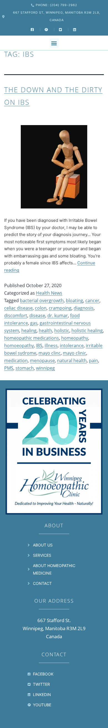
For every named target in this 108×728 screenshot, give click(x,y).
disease (37, 315)
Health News (49, 293)
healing (29, 330)
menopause (42, 360)
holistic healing (87, 330)
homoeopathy (19, 345)
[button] (54, 43)
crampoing (60, 308)
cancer (92, 300)
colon (41, 308)
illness (51, 345)
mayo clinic (74, 353)
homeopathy (74, 338)
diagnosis (84, 308)
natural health (72, 360)
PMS (8, 368)
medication (16, 360)
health (45, 330)
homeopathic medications (31, 338)
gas (33, 323)
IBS (39, 345)
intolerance (72, 345)
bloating (74, 300)
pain (93, 360)
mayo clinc (49, 353)
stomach (25, 368)
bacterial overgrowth (42, 300)
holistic (61, 330)
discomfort (15, 315)
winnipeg (45, 368)
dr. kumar (57, 315)
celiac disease (18, 308)
